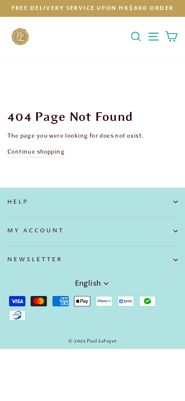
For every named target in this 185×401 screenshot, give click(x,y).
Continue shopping (36, 151)
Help (17, 202)
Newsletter (34, 259)
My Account (35, 230)
